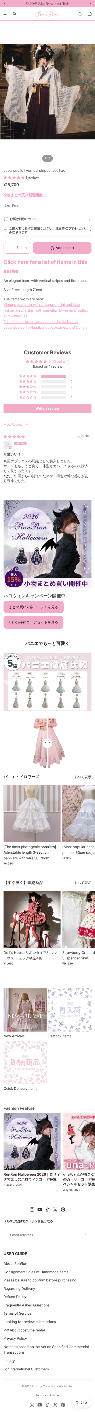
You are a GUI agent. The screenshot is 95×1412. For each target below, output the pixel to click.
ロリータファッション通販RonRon (52, 1386)
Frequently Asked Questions (26, 1305)
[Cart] (90, 14)
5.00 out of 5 (59, 361)
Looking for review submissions (30, 1321)
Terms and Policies (47, 1395)
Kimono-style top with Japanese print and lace (42, 304)
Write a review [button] (47, 408)
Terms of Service (17, 1313)
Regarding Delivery (19, 1288)
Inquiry (9, 1360)
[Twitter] (55, 1209)
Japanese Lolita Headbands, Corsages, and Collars (45, 327)
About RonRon (15, 1263)
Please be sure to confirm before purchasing (40, 1280)
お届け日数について (24, 219)
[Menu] (5, 14)
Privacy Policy (15, 1338)
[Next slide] (86, 825)
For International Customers (26, 1369)
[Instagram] (32, 1209)
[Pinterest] (63, 1209)
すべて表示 (82, 777)
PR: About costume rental (24, 1330)
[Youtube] (39, 1209)
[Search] (14, 14)
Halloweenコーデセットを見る (33, 622)
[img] (14, 436)
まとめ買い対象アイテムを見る (33, 607)
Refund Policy (15, 1296)
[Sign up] (84, 1235)
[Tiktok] (47, 1209)
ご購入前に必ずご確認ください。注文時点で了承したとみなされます (47, 230)
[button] (15, 177)
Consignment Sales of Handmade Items (36, 1272)
